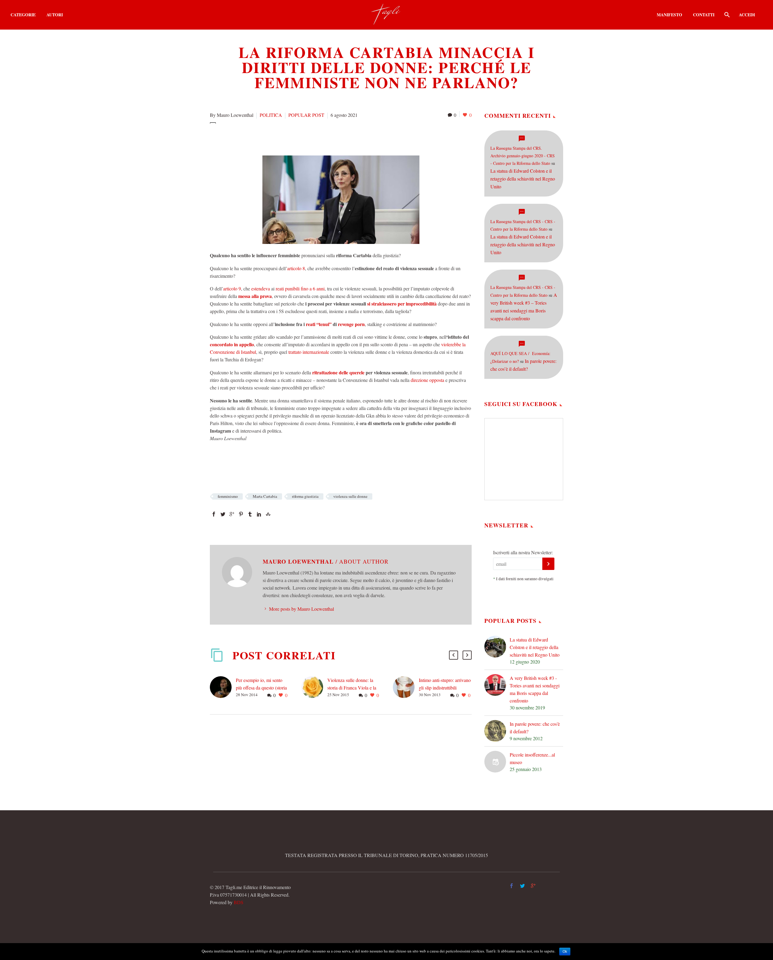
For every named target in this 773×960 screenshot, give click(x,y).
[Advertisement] (320, 138)
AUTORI (55, 14)
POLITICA (271, 115)
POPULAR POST (306, 115)
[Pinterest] (241, 514)
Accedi (747, 14)
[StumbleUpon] (268, 514)
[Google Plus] (231, 514)
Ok (565, 951)
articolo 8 (296, 268)
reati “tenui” (319, 324)
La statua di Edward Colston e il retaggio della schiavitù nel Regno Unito (522, 179)
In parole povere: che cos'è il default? (535, 727)
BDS (238, 902)
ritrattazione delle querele (338, 372)
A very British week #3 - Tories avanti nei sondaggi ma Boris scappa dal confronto (535, 689)
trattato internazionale (308, 352)
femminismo (228, 496)
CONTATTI (703, 14)
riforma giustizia (305, 496)
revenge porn (351, 324)
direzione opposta (426, 380)
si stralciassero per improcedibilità (402, 303)
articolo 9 (232, 288)
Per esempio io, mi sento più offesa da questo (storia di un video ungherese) (261, 687)
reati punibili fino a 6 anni (300, 288)
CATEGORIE (23, 14)
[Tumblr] (250, 514)
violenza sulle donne (350, 496)
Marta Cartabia (265, 496)
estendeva (261, 288)
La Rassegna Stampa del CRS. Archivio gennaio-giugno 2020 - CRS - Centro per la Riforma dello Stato (522, 155)
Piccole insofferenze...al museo (532, 758)
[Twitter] (222, 514)
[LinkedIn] (259, 514)
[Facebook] (213, 514)
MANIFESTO (669, 14)
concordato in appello (232, 344)
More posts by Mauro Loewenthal (301, 609)
